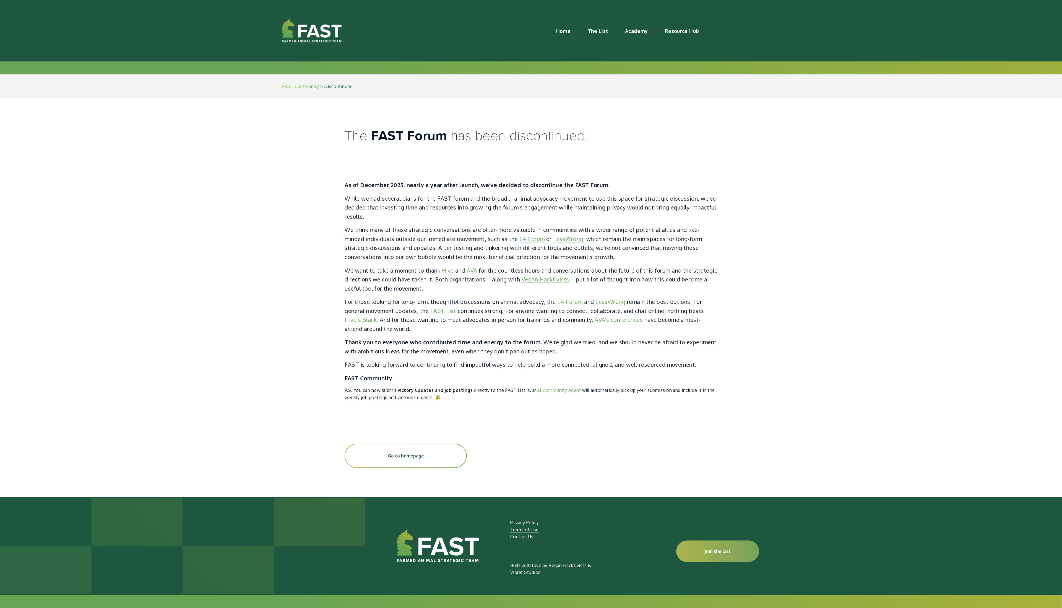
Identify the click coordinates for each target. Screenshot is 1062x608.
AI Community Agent (559, 390)
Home (563, 31)
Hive (448, 270)
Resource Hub (682, 31)
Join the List (718, 551)
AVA (472, 270)
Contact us (759, 30)
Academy (636, 31)
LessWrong (568, 238)
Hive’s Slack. (361, 319)
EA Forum (532, 238)
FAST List (443, 310)
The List (598, 31)
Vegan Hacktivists (545, 279)
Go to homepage (406, 456)
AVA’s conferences (619, 319)
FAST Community (300, 86)
